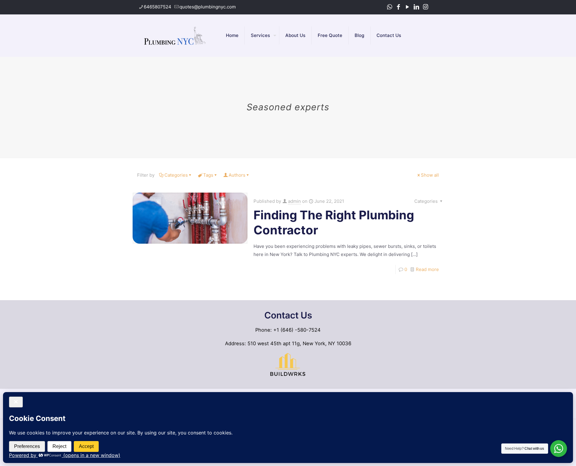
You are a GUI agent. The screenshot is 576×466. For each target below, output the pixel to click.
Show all (430, 175)
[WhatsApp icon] (389, 7)
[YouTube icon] (407, 7)
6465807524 (157, 7)
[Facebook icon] (398, 7)
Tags (208, 175)
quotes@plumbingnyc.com (207, 7)
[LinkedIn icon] (416, 7)
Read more (427, 269)
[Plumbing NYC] (175, 35)
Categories (176, 175)
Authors (237, 175)
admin (294, 201)
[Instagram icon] (425, 7)
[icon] (433, 7)
